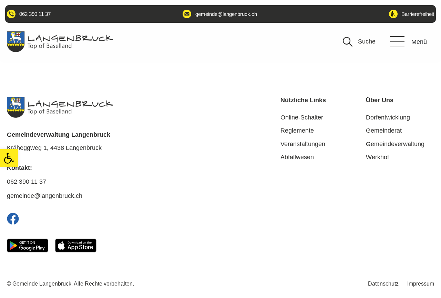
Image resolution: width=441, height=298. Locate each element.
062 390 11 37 (26, 181)
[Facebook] (13, 219)
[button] (9, 158)
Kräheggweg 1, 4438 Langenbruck (54, 147)
